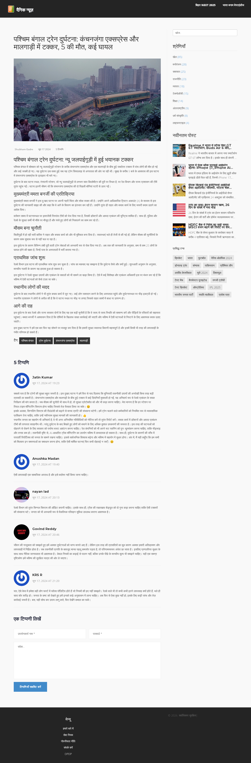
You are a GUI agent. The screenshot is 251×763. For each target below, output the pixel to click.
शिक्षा (175, 101)
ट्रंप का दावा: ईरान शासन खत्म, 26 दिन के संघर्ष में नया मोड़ (208, 206)
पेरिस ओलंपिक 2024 (221, 258)
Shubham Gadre (24, 149)
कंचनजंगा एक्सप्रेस (65, 340)
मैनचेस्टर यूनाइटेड (198, 280)
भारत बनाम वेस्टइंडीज (233, 5)
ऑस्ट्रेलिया (198, 287)
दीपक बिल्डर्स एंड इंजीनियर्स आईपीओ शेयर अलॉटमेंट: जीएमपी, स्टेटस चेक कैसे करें (209, 186)
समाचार (176, 71)
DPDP (68, 754)
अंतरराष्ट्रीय (179, 108)
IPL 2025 (215, 287)
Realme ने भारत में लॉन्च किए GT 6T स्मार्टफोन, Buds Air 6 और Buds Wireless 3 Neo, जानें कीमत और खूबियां (209, 146)
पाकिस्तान (210, 265)
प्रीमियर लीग (226, 265)
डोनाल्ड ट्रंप (181, 265)
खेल (175, 57)
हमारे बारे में (68, 728)
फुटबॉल (202, 258)
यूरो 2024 (202, 272)
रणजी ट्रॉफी (219, 280)
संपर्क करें (68, 747)
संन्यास (196, 265)
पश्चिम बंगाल (27, 340)
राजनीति (177, 79)
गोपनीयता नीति (68, 741)
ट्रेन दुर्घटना (45, 340)
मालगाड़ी (84, 340)
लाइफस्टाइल (179, 123)
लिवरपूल (217, 272)
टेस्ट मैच (179, 280)
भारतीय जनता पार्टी (184, 294)
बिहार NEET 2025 (206, 5)
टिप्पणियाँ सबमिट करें (30, 687)
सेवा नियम (68, 735)
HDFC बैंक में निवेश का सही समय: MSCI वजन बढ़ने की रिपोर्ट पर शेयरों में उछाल (210, 225)
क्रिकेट (178, 258)
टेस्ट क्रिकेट (181, 287)
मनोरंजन (177, 64)
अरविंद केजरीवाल (183, 272)
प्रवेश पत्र (224, 294)
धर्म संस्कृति (178, 115)
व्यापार (176, 86)
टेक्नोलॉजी (178, 93)
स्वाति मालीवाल (206, 294)
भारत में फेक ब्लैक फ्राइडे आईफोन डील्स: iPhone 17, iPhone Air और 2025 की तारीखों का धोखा (210, 166)
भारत (190, 258)
